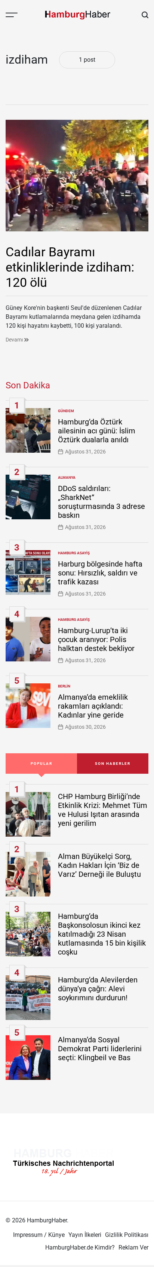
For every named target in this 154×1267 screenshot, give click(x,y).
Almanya (67, 477)
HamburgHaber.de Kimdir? (80, 1247)
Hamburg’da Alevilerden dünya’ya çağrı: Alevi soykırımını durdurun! (98, 988)
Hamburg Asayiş (74, 553)
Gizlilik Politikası (126, 1234)
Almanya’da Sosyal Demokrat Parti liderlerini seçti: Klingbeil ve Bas (100, 1048)
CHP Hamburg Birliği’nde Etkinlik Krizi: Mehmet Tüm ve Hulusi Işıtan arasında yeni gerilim (102, 810)
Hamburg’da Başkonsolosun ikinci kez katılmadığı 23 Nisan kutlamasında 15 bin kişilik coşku (102, 934)
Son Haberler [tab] (112, 763)
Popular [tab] (41, 763)
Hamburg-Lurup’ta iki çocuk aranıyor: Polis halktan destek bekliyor (96, 639)
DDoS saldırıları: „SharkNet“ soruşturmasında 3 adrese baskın (101, 502)
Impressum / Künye (39, 1234)
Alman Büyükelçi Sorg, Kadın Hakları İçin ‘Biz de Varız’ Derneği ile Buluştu (99, 865)
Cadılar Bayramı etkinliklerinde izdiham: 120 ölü (70, 267)
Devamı (15, 340)
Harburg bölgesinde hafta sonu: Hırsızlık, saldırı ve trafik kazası (100, 572)
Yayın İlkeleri (84, 1234)
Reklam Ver (133, 1247)
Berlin (64, 686)
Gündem (66, 411)
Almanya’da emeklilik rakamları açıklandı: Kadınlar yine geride (93, 706)
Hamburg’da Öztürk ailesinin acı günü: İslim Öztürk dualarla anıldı (96, 430)
